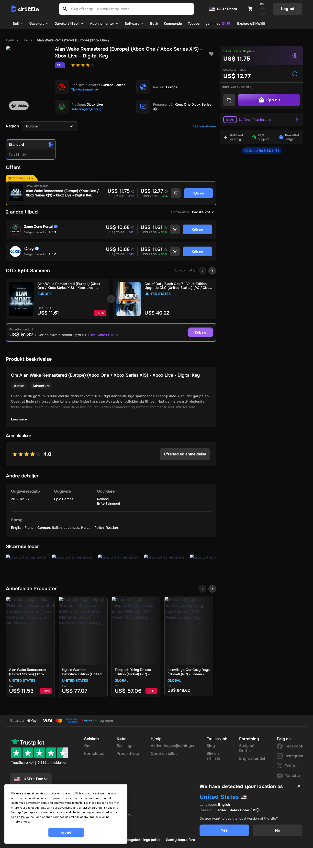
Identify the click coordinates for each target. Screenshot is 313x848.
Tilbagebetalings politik (141, 839)
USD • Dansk (227, 9)
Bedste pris (201, 212)
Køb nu (200, 332)
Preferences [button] (20, 821)
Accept (66, 832)
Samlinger (126, 745)
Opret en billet (164, 753)
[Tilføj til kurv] (176, 193)
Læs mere (19, 419)
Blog (210, 745)
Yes (224, 830)
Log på (287, 8)
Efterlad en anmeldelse (185, 454)
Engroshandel (252, 758)
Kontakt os (94, 753)
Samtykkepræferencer (184, 839)
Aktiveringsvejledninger (173, 745)
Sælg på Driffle (246, 748)
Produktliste (128, 753)
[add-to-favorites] (211, 54)
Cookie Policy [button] (20, 817)
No (277, 830)
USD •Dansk (35, 778)
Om (87, 745)
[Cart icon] (250, 9)
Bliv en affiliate (213, 756)
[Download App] (263, 9)
